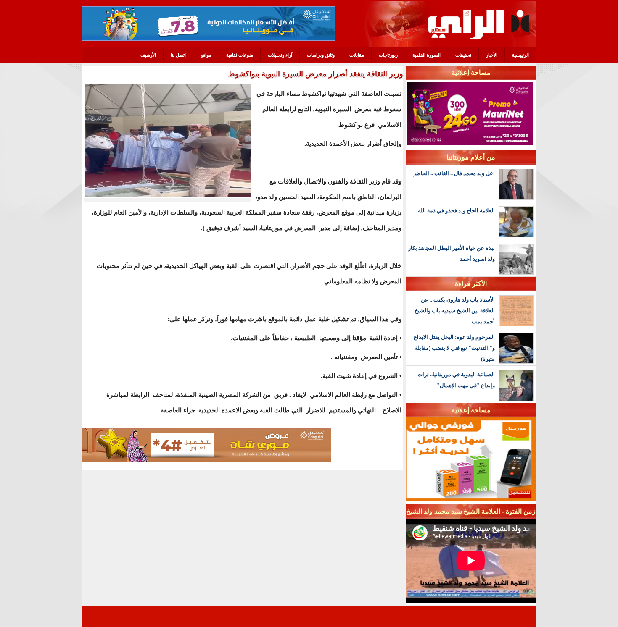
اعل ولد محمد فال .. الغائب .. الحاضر (454, 173)
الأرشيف (148, 55)
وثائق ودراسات (321, 55)
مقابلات (356, 55)
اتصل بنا (178, 55)
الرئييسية (520, 55)
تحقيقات (463, 55)
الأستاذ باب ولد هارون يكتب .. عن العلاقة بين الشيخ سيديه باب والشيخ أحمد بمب (455, 310)
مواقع (206, 55)
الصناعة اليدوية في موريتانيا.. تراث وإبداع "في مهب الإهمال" (456, 379)
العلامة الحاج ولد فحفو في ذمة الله (456, 210)
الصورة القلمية (426, 55)
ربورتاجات (388, 55)
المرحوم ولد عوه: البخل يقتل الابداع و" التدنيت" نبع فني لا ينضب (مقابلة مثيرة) (454, 348)
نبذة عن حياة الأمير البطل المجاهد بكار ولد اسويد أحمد (451, 253)
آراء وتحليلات (280, 55)
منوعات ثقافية (239, 55)
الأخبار (491, 55)
